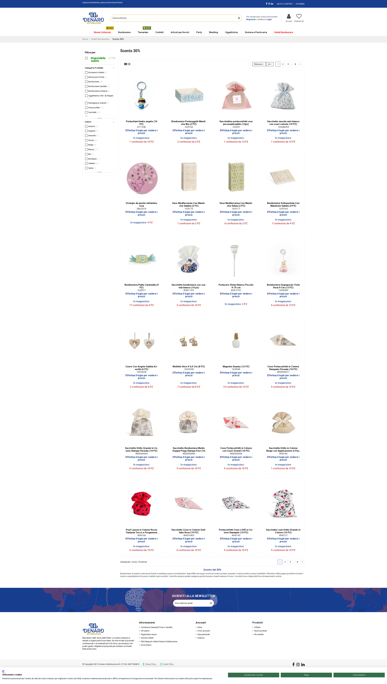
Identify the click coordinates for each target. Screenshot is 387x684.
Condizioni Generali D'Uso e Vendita (156, 627)
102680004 (283, 127)
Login (269, 19)
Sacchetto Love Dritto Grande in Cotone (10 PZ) (283, 531)
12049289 (283, 290)
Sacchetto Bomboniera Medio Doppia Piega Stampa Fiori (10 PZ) (189, 449)
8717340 (141, 127)
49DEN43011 (283, 372)
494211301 (188, 290)
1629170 (189, 208)
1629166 (189, 127)
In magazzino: (141, 137)
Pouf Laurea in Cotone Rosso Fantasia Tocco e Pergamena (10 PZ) (141, 531)
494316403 (188, 535)
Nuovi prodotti (260, 631)
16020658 (141, 372)
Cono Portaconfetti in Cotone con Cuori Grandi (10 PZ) (236, 449)
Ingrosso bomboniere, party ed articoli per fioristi (102, 3)
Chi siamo (145, 631)
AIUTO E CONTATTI (285, 4)
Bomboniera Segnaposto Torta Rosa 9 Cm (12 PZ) (283, 286)
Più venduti (259, 634)
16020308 (189, 369)
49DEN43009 (141, 453)
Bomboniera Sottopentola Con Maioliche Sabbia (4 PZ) (283, 204)
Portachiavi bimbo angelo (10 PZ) (141, 123)
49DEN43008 (188, 453)
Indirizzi (201, 638)
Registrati (251, 19)
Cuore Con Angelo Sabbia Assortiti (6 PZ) (141, 368)
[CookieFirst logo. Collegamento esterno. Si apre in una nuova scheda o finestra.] (3, 671)
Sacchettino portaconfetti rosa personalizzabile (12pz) (236, 123)
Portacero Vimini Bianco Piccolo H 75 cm (236, 286)
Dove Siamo (146, 645)
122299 (236, 127)
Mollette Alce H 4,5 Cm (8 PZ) (189, 366)
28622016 (141, 208)
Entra (200, 627)
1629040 (236, 369)
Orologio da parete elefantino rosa (141, 204)
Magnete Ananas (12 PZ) (236, 366)
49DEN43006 (236, 453)
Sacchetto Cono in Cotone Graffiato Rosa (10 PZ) (188, 531)
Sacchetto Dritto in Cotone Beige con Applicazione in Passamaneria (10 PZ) (283, 449)
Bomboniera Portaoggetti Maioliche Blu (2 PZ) (188, 123)
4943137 (283, 535)
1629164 (283, 208)
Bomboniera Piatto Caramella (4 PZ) (142, 286)
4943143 (236, 535)
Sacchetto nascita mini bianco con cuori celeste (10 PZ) (283, 123)
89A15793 (236, 290)
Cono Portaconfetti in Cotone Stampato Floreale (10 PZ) (283, 368)
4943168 (141, 535)
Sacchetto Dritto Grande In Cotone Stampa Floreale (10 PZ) (141, 449)
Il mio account (204, 631)
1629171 (236, 208)
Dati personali (204, 634)
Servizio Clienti (147, 638)
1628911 (141, 290)
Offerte (257, 627)
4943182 (283, 453)
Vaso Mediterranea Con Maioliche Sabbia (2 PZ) (188, 204)
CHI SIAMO (300, 4)
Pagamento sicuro (149, 634)
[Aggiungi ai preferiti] (139, 118)
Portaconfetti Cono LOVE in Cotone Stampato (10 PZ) (236, 531)
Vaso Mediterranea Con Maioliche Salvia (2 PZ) (236, 204)
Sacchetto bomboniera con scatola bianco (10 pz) (189, 286)
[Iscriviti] (211, 603)
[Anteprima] (143, 118)
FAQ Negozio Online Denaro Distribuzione (159, 641)
